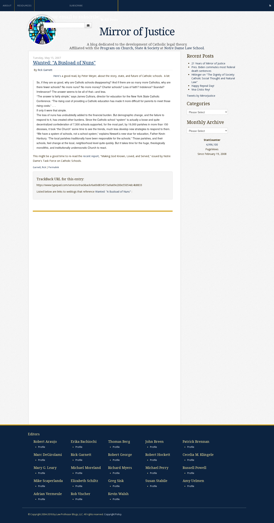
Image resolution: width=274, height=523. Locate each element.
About (7, 5)
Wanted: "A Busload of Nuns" (64, 63)
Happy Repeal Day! (202, 86)
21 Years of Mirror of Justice (208, 63)
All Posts (110, 19)
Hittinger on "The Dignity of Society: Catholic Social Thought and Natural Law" (213, 78)
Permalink (53, 167)
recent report (91, 156)
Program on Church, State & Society (129, 48)
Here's (57, 76)
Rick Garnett (45, 70)
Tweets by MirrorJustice (201, 95)
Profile (41, 447)
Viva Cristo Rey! (200, 89)
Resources (24, 5)
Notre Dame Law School (184, 48)
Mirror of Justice (137, 31)
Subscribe (76, 5)
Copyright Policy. (113, 514)
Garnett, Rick (40, 167)
